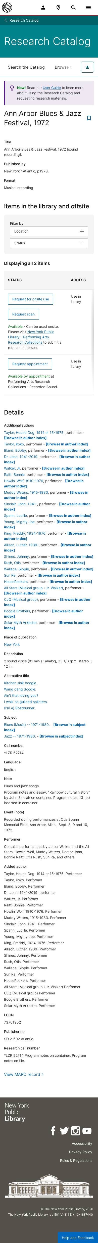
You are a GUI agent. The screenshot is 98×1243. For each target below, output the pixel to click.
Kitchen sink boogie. (20, 683)
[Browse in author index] (25, 438)
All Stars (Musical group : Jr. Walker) (33, 588)
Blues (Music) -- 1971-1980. (27, 724)
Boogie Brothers (17, 611)
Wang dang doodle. (20, 689)
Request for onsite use (30, 299)
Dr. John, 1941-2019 (20, 456)
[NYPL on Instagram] (76, 1131)
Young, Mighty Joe (19, 522)
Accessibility (82, 1143)
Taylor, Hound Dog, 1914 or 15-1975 (34, 432)
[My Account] (43, 7)
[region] (49, 332)
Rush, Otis (12, 563)
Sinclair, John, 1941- (20, 504)
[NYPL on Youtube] (87, 1131)
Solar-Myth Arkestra (20, 622)
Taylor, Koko (14, 444)
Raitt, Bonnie (14, 474)
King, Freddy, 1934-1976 (24, 533)
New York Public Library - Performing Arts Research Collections (31, 337)
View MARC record (22, 1074)
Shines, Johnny (16, 556)
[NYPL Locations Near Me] (58, 7)
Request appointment (30, 364)
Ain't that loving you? (21, 695)
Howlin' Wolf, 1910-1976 (23, 481)
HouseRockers (16, 581)
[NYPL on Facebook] (53, 1131)
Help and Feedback (78, 1237)
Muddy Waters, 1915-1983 (26, 492)
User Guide (52, 87)
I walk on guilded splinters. (26, 702)
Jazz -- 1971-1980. (20, 736)
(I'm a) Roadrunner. (19, 708)
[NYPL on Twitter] (65, 1131)
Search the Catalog (26, 67)
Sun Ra (10, 575)
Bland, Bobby (15, 450)
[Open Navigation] (88, 7)
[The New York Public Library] (7, 8)
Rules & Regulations (76, 1160)
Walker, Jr (12, 468)
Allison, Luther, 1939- (21, 545)
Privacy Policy (80, 1152)
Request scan (23, 314)
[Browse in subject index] (61, 736)
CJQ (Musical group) (21, 599)
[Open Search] (73, 7)
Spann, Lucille (15, 515)
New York (12, 644)
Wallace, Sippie (16, 569)
